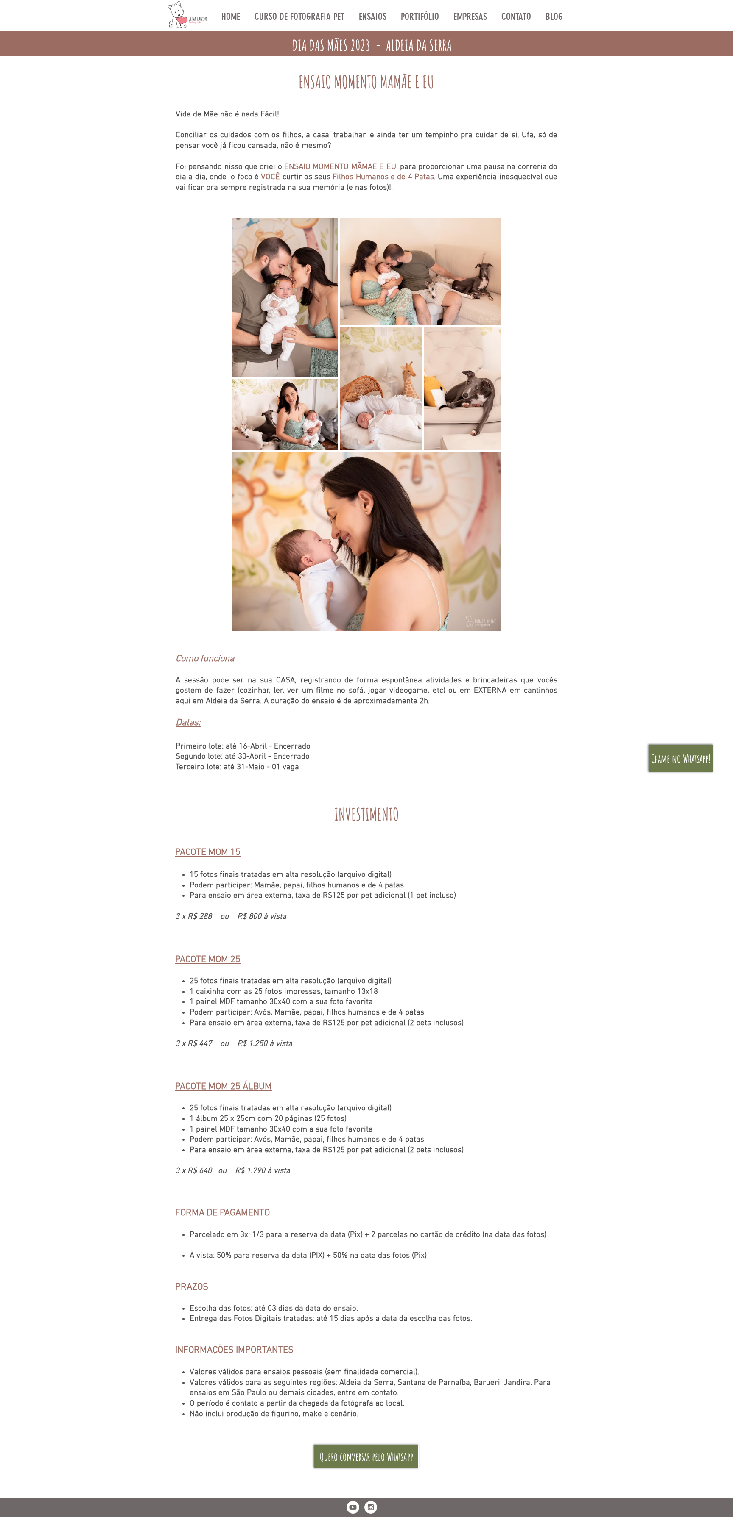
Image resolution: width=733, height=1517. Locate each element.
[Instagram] (370, 1507)
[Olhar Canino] (353, 1507)
